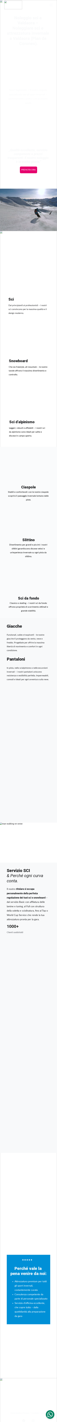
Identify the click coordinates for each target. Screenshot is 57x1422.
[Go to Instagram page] (33, 1420)
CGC (43, 1413)
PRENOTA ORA (28, 170)
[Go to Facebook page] (23, 1420)
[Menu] (51, 5)
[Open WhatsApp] (50, 1414)
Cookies (35, 1413)
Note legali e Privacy (19, 1413)
